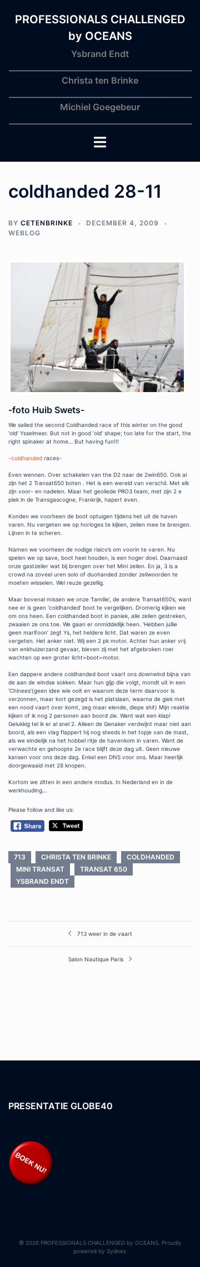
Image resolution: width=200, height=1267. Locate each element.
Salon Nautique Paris (95, 959)
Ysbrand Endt (42, 881)
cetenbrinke (47, 223)
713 (20, 857)
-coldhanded (26, 458)
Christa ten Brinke (76, 857)
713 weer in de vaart (104, 933)
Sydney (117, 1251)
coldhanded (150, 857)
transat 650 (103, 869)
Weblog (24, 233)
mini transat (40, 869)
